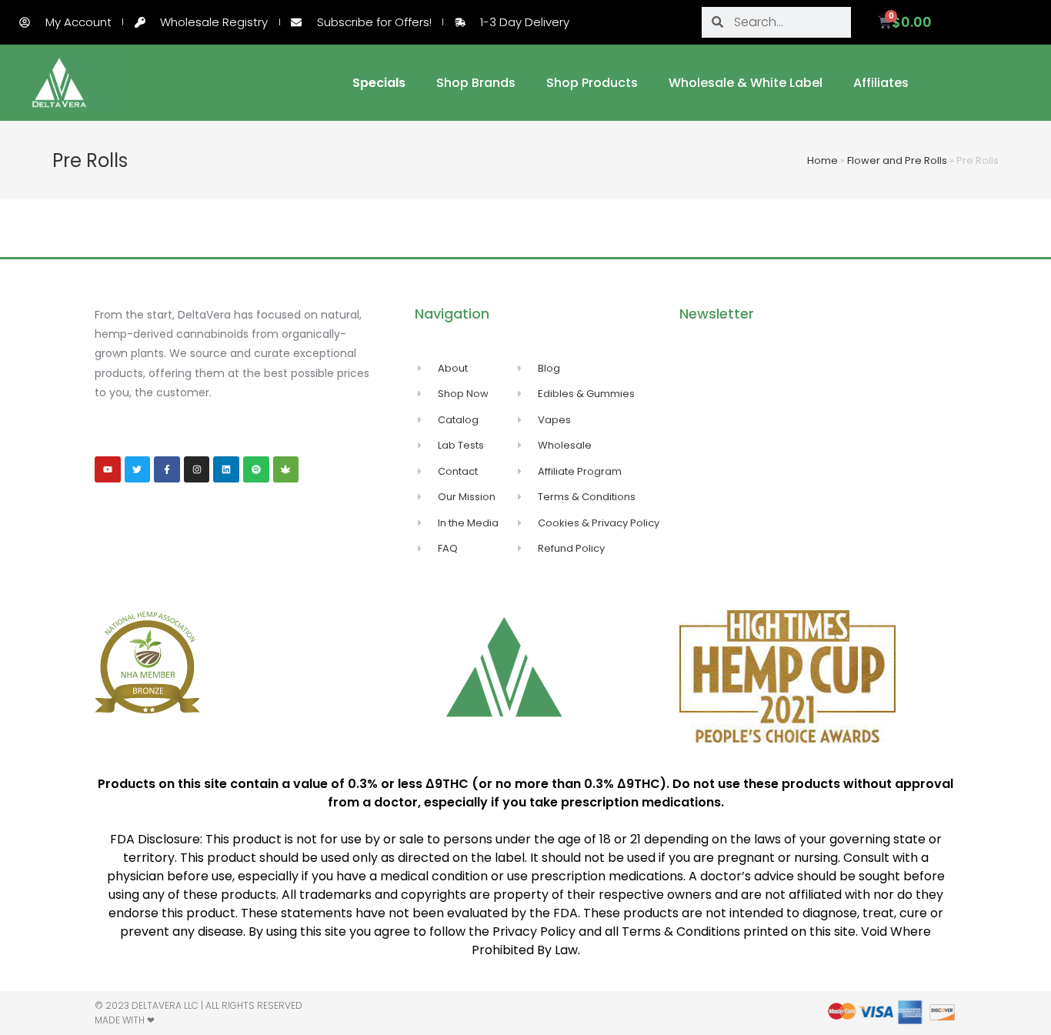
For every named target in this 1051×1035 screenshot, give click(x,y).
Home (822, 160)
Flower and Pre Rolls (897, 160)
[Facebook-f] (167, 469)
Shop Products (592, 83)
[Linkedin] (226, 469)
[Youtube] (108, 469)
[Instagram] (197, 469)
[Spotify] (256, 469)
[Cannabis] (286, 469)
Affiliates (881, 83)
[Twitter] (138, 469)
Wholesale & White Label (745, 83)
